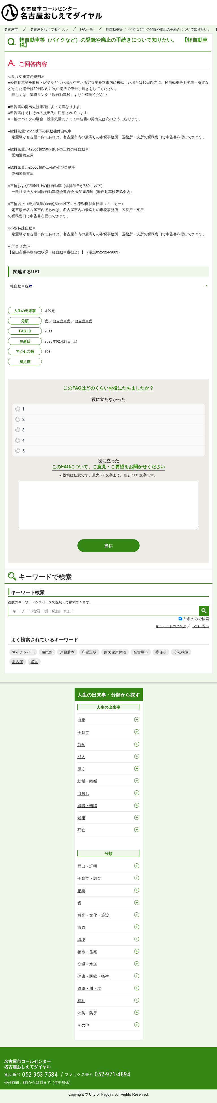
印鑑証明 (89, 652)
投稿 (108, 545)
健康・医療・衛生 (93, 976)
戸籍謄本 (67, 652)
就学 (81, 744)
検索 (204, 611)
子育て (83, 732)
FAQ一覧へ (200, 625)
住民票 (47, 652)
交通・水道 (87, 964)
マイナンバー (23, 652)
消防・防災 (87, 1013)
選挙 (34, 661)
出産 (81, 720)
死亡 (81, 830)
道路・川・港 (89, 988)
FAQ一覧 (86, 29)
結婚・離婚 (87, 781)
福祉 (81, 1000)
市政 (81, 927)
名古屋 (17, 661)
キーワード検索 (28, 592)
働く (81, 768)
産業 (81, 890)
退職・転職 (87, 805)
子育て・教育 (89, 878)
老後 (81, 817)
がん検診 (181, 652)
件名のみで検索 (196, 618)
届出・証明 (87, 866)
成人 (81, 756)
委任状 (160, 652)
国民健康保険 (115, 652)
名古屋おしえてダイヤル (49, 29)
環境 (81, 939)
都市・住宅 (87, 951)
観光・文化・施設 (93, 915)
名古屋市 (11, 29)
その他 (83, 1025)
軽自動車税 (61, 320)
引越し (83, 793)
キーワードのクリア (171, 625)
